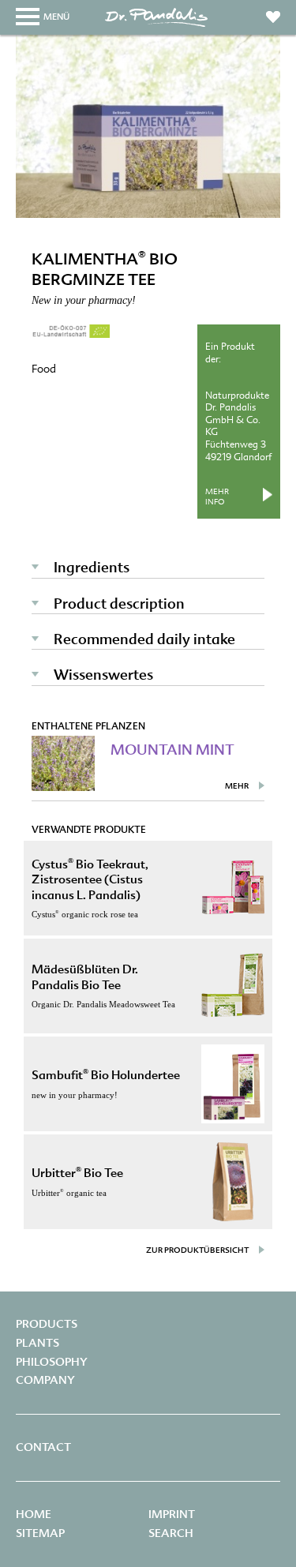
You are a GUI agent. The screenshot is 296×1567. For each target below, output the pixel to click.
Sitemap (40, 1533)
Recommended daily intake (144, 639)
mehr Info (217, 496)
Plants (37, 1343)
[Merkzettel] (273, 14)
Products (46, 1324)
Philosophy (52, 1362)
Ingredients (91, 567)
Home (33, 1514)
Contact (43, 1447)
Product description (119, 603)
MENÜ (56, 16)
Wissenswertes (103, 674)
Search (170, 1533)
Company (45, 1380)
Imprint (171, 1514)
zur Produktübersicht (197, 1250)
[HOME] (156, 26)
